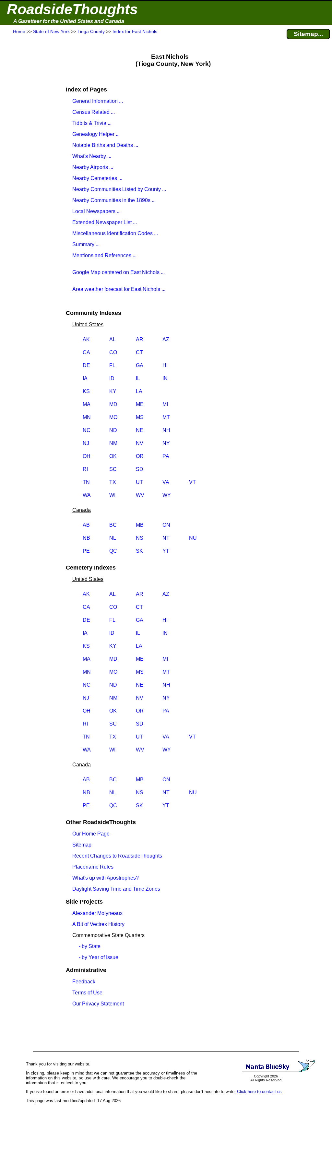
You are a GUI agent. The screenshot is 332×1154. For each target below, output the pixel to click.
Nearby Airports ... (92, 167)
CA (86, 352)
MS (140, 417)
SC (113, 469)
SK (139, 551)
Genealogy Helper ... (96, 134)
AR (139, 339)
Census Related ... (93, 112)
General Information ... (97, 101)
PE (86, 551)
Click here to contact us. (260, 1091)
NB (86, 538)
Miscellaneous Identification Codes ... (115, 233)
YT (165, 551)
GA (139, 365)
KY (112, 391)
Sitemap (81, 844)
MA (86, 404)
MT (166, 417)
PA (165, 456)
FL (112, 365)
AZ (165, 339)
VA (165, 482)
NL (112, 538)
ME (140, 404)
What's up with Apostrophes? (105, 878)
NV (139, 443)
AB (86, 525)
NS (139, 538)
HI (165, 365)
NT (166, 538)
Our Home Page (91, 833)
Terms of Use (87, 992)
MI (165, 404)
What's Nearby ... (91, 156)
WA (87, 495)
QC (113, 551)
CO (113, 352)
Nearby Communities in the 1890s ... (114, 200)
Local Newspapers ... (96, 211)
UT (139, 482)
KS (86, 391)
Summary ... (86, 244)
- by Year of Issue (98, 957)
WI (112, 495)
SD (139, 469)
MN (87, 417)
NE (139, 430)
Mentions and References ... (104, 255)
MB (140, 525)
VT (192, 482)
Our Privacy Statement (98, 1003)
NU (193, 538)
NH (166, 430)
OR (140, 456)
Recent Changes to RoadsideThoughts (117, 856)
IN (165, 378)
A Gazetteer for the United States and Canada (68, 21)
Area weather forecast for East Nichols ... (118, 289)
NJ (86, 443)
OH (86, 456)
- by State (90, 946)
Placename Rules (92, 867)
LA (139, 391)
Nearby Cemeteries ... (97, 178)
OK (113, 456)
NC (86, 430)
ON (166, 525)
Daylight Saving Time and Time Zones (116, 889)
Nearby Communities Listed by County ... (119, 189)
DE (86, 365)
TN (86, 482)
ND (113, 430)
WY (166, 495)
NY (166, 443)
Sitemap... (308, 33)
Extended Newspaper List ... (104, 222)
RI (85, 469)
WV (140, 495)
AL (112, 339)
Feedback (83, 981)
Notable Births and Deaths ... (105, 145)
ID (111, 378)
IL (138, 378)
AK (86, 339)
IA (85, 378)
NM (113, 443)
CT (139, 352)
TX (112, 482)
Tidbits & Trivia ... (92, 123)
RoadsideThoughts (72, 9)
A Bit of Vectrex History (98, 924)
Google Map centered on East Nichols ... (118, 272)
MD (113, 404)
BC (113, 525)
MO (113, 417)
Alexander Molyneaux (97, 913)
